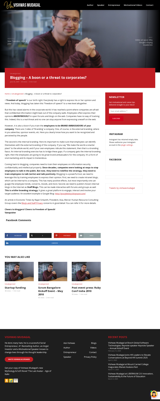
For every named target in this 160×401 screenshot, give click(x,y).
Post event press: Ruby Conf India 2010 (86, 289)
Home (7, 94)
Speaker (100, 5)
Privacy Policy (90, 357)
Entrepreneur (114, 5)
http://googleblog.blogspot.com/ (70, 193)
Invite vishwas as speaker (19, 359)
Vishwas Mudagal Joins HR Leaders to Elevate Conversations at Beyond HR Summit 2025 (129, 356)
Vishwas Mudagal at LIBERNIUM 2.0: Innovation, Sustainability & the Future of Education (130, 375)
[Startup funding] (19, 271)
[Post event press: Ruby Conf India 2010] (86, 271)
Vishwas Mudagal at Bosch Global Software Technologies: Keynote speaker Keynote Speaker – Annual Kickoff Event (131, 345)
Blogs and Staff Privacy (32, 203)
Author (90, 5)
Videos (93, 347)
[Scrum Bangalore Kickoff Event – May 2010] (52, 271)
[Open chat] (154, 394)
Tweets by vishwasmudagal (122, 188)
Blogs (93, 343)
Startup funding (15, 287)
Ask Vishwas (69, 343)
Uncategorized (15, 73)
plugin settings (127, 145)
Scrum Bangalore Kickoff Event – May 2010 (50, 291)
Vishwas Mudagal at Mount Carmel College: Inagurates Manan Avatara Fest (128, 365)
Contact (149, 5)
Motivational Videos (133, 5)
